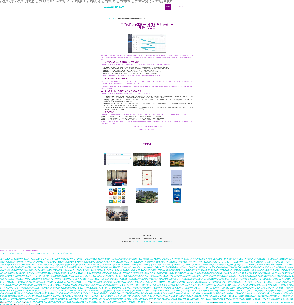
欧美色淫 (60, 261)
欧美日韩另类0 (278, 266)
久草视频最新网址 (65, 270)
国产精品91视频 (269, 285)
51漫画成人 (64, 273)
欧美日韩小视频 (152, 289)
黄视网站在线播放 (102, 272)
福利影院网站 (238, 264)
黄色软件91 (109, 273)
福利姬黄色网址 (36, 270)
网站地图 (69, 253)
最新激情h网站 (279, 282)
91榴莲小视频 (248, 266)
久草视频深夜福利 (38, 284)
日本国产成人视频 (259, 289)
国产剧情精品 (255, 258)
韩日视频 (190, 275)
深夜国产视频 (92, 292)
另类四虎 (64, 263)
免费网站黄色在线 (259, 275)
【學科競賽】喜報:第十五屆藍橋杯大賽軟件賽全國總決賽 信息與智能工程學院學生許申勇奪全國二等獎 (117, 178)
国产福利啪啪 (38, 269)
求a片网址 (147, 269)
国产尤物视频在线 (236, 289)
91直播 (188, 270)
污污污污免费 (208, 281)
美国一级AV (115, 261)
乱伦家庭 (176, 261)
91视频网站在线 (150, 263)
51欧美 (33, 266)
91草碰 (165, 269)
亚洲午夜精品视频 (46, 281)
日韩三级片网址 (61, 302)
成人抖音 (180, 292)
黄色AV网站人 (231, 292)
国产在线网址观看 (235, 278)
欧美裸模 (102, 261)
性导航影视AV (240, 269)
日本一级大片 (3, 258)
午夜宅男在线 (22, 275)
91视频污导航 (105, 284)
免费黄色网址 (49, 289)
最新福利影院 (15, 284)
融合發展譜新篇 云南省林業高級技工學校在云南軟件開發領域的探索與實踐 (147, 195)
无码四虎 (205, 267)
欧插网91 (221, 302)
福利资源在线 (162, 263)
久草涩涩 (136, 273)
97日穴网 (192, 273)
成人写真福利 (171, 273)
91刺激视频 (99, 292)
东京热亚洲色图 (8, 295)
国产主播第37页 (129, 287)
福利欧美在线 (9, 287)
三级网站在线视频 (29, 302)
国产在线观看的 (56, 293)
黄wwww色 (27, 263)
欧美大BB (32, 269)
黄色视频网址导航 (90, 273)
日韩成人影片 (217, 272)
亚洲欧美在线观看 (136, 267)
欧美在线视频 (262, 272)
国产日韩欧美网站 (231, 279)
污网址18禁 (245, 292)
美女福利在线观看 (109, 290)
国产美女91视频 (191, 292)
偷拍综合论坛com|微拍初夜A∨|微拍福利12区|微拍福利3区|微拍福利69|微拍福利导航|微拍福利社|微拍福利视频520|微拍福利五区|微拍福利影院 (191, 298)
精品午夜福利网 (60, 287)
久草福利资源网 (213, 270)
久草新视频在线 (243, 276)
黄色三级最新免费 (136, 290)
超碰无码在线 (72, 284)
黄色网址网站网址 (278, 287)
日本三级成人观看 (55, 281)
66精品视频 (210, 278)
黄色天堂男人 (285, 264)
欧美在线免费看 (281, 270)
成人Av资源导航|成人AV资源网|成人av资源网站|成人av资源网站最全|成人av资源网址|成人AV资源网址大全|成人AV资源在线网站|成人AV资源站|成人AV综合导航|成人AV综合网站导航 (92, 296)
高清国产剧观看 (196, 275)
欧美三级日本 (220, 281)
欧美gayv (196, 263)
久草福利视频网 (238, 261)
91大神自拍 (224, 258)
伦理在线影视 (85, 281)
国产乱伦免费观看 (141, 284)
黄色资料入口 (275, 289)
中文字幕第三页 (233, 267)
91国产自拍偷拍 (59, 259)
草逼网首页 (135, 263)
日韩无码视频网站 (267, 279)
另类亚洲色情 (72, 264)
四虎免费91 (110, 264)
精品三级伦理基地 (179, 302)
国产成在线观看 (187, 284)
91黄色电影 (195, 272)
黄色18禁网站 (129, 276)
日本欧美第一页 (159, 285)
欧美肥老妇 (255, 284)
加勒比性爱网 (37, 261)
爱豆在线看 (2, 275)
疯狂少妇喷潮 (125, 284)
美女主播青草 (288, 267)
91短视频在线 (48, 293)
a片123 (276, 281)
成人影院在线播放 (43, 263)
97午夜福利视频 (170, 266)
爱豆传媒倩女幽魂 (64, 267)
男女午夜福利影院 (35, 289)
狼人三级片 (267, 293)
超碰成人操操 (125, 264)
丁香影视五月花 (192, 281)
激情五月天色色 (245, 264)
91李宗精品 (82, 285)
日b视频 (30, 273)
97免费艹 (72, 278)
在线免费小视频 (106, 278)
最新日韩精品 (214, 266)
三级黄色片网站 (103, 279)
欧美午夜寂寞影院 (158, 273)
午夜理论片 (58, 292)
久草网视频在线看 (79, 272)
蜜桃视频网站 (138, 278)
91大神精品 (105, 263)
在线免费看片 (251, 282)
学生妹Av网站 (209, 258)
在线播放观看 (115, 279)
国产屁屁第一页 (13, 279)
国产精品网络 (204, 290)
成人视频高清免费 (78, 281)
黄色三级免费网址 (180, 272)
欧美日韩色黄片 (288, 263)
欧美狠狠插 (28, 278)
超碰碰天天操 (252, 261)
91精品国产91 (162, 270)
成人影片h (110, 270)
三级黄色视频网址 (169, 284)
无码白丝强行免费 (284, 285)
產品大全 (168, 6)
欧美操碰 (12, 289)
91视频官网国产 (260, 276)
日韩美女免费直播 (108, 287)
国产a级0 (138, 258)
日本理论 (81, 287)
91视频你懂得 (18, 272)
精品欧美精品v (5, 289)
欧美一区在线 (14, 269)
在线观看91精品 (180, 293)
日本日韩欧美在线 (268, 289)
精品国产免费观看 (205, 273)
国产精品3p (217, 284)
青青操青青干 (124, 293)
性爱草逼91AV (27, 279)
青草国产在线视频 (44, 261)
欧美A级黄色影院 (184, 281)
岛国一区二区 (78, 278)
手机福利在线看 (135, 302)
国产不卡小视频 (33, 276)
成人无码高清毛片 (213, 275)
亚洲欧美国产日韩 (208, 293)
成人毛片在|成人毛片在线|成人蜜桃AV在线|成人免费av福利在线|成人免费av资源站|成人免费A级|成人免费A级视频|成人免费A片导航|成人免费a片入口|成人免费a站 (48, 299)
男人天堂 (272, 281)
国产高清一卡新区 (256, 266)
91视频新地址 (223, 290)
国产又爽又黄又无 (205, 270)
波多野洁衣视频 (56, 266)
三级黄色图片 (46, 287)
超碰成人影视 (240, 267)
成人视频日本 (282, 261)
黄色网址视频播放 (99, 276)
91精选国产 (6, 276)
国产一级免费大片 (228, 270)
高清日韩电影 (229, 289)
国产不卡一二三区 (126, 302)
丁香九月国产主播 (88, 290)
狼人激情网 (116, 290)
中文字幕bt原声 (177, 279)
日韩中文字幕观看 (156, 258)
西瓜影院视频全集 (261, 290)
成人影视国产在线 (266, 270)
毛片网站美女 (5, 292)
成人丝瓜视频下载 (9, 263)
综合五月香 (209, 264)
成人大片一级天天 (199, 285)
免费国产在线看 (5, 281)
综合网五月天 (281, 267)
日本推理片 (197, 279)
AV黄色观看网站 (139, 266)
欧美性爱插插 (281, 263)
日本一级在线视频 (248, 269)
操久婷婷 (12, 272)
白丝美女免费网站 (79, 259)
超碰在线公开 (239, 285)
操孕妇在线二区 (200, 302)
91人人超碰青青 (244, 287)
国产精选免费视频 (260, 285)
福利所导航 (21, 290)
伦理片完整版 (95, 272)
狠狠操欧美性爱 (112, 275)
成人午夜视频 (116, 276)
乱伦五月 (95, 285)
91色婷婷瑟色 (116, 270)
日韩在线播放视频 (190, 285)
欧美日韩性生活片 (98, 282)
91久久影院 (39, 264)
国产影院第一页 (153, 272)
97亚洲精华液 (287, 258)
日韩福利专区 (109, 289)
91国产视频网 (20, 279)
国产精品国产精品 (20, 302)
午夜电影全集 (46, 267)
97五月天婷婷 (55, 275)
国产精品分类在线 (162, 266)
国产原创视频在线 (160, 264)
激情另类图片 (128, 267)
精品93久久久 (158, 275)
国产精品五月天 (104, 275)
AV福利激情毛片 (13, 292)
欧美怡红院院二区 (112, 263)
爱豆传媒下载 (81, 290)
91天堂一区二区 (23, 285)
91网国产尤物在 (254, 293)
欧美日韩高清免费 (79, 284)
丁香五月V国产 (146, 281)
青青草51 (113, 285)
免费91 (102, 267)
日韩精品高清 (34, 278)
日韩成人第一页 (259, 264)
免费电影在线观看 (99, 269)
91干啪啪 (119, 293)
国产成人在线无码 (160, 289)
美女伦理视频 (56, 258)
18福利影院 (93, 266)
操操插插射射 (94, 302)
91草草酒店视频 (259, 261)
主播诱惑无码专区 (132, 293)
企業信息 (181, 6)
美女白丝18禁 (252, 287)
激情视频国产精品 (258, 263)
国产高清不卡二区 (252, 292)
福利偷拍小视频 (64, 258)
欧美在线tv (260, 284)
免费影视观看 (178, 267)
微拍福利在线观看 (11, 258)
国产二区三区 (24, 258)
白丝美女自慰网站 (64, 293)
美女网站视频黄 (97, 290)
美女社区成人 (244, 282)
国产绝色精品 (119, 275)
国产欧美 (13, 270)
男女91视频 (283, 279)
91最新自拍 (104, 273)
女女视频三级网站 (52, 302)
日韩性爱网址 (182, 278)
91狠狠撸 (72, 261)
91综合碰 (222, 284)
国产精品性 (30, 258)
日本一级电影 (62, 278)
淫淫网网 (259, 270)
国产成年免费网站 (127, 269)
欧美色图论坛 (241, 266)
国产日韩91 (231, 261)
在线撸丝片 (160, 269)
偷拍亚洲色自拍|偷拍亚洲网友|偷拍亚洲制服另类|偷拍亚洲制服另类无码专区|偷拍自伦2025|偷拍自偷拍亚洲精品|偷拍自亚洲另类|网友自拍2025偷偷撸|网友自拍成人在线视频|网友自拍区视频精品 (110, 298)
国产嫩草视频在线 (12, 293)
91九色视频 (82, 263)
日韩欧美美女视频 (175, 281)
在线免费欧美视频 (275, 259)
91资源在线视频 (131, 278)
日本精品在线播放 (141, 287)
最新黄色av (289, 289)
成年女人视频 (14, 259)
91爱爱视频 (235, 266)
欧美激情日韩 (243, 278)
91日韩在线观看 (253, 290)
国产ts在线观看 (166, 285)
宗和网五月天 (24, 273)
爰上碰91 (184, 292)
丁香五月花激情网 (63, 279)
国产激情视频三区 (88, 284)
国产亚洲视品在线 (178, 290)
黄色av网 (40, 278)
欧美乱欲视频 (126, 273)
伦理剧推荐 (175, 282)
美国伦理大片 (41, 258)
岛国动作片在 (85, 278)
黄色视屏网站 (150, 273)
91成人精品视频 (157, 259)
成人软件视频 (15, 275)
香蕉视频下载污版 (160, 284)
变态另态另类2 (76, 285)
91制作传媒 (226, 273)
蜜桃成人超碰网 (16, 295)
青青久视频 (237, 276)
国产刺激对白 (172, 293)
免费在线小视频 (88, 267)
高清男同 (272, 293)
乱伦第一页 (185, 275)
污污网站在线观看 (270, 302)
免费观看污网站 (272, 282)
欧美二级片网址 (18, 289)
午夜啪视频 (232, 290)
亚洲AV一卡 (99, 278)
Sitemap (170, 241)
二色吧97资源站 (271, 266)
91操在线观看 (182, 285)
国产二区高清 (36, 285)
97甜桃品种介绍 (190, 282)
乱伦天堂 (54, 290)
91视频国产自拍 (186, 267)
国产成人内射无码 (239, 258)
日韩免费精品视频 (115, 292)
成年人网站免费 (121, 282)
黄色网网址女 (58, 270)
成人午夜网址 (280, 278)
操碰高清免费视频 (38, 267)
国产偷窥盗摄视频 (132, 259)
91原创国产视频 (18, 267)
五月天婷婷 (42, 293)
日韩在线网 (62, 275)
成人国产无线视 (90, 282)
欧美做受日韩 (147, 264)
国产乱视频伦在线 (45, 295)
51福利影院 (34, 290)
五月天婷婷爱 (26, 276)
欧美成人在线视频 (77, 302)
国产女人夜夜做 (39, 282)
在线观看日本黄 (189, 278)
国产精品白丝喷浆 (234, 302)
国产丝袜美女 (15, 264)
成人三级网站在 (35, 273)
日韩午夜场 (70, 281)
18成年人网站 (74, 269)
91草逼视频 (283, 292)
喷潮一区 (266, 278)
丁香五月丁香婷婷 (68, 290)
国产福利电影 (210, 272)
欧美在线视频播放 (224, 285)
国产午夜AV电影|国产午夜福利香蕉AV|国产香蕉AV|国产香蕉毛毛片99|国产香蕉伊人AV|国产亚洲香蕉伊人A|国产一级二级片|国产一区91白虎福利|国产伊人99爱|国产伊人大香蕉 (171, 295)
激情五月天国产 (274, 267)
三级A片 (148, 287)
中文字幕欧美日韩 (288, 302)
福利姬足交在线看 (272, 278)
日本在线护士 (173, 272)
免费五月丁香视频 (79, 279)
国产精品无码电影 (97, 259)
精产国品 (70, 282)
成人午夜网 (279, 264)
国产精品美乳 (53, 269)
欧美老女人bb (152, 267)
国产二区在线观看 (49, 258)
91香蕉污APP (283, 284)
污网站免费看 (64, 266)
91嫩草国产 (143, 290)
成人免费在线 (198, 273)
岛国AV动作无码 (179, 266)
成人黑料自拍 (223, 279)
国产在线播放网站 (246, 270)
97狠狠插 (154, 284)
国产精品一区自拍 (265, 281)
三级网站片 (37, 302)
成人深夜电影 (78, 261)
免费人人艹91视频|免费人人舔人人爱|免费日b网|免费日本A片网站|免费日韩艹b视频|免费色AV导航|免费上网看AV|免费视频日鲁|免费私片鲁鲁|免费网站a (242, 296)
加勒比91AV (79, 293)
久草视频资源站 (203, 264)
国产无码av (238, 279)
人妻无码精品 (238, 259)
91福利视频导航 (221, 266)
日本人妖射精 (165, 275)
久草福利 (172, 261)
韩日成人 (12, 285)
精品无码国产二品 (188, 289)
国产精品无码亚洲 (250, 278)
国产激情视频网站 (274, 261)
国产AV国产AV (280, 258)
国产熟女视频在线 (178, 275)
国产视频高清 (168, 264)
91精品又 (75, 290)
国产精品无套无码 (113, 282)
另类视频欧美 (281, 281)
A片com (103, 290)
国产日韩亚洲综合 (154, 287)
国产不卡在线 (76, 263)
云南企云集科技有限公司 (113, 7)
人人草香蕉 (122, 267)
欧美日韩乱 (6, 279)
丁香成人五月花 (50, 270)
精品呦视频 (77, 292)
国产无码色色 (8, 278)
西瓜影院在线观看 (139, 264)
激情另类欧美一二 (216, 282)
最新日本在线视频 (25, 293)
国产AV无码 (53, 267)
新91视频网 (155, 266)
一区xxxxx (191, 259)
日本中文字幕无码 (185, 273)
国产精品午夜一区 (208, 261)
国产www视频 (43, 285)
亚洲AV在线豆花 (73, 289)
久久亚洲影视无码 (34, 304)
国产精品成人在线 (267, 269)
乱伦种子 (35, 258)
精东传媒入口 (21, 263)
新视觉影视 (165, 273)
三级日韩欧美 (185, 279)
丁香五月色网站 (172, 258)
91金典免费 (214, 281)
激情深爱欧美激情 (252, 276)
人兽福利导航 (197, 287)
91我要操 (271, 276)
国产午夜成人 (207, 266)
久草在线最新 (251, 281)
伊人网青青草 (197, 270)
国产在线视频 (148, 278)
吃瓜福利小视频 (96, 267)
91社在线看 (62, 285)
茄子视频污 (288, 261)
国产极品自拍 (173, 289)
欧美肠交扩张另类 (246, 272)
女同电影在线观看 (245, 293)
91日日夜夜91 (245, 261)
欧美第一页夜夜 (149, 259)
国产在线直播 (288, 281)
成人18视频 (211, 287)
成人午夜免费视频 (183, 261)
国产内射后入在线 (270, 287)
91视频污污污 (232, 285)
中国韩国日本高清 (209, 263)
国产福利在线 (33, 264)
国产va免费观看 (97, 270)
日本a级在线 (161, 292)
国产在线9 (31, 267)
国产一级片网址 (170, 302)
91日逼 (228, 290)
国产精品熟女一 (94, 264)
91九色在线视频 (136, 282)
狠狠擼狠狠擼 (103, 293)
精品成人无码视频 (26, 289)
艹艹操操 (133, 266)
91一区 (89, 287)
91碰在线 (98, 261)
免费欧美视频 (34, 279)
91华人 (284, 266)
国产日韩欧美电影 (268, 264)
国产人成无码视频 (149, 261)
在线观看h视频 (132, 258)
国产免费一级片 (99, 258)
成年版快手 (55, 289)
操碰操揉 (192, 293)
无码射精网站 (68, 269)
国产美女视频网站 (286, 276)
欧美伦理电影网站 (126, 266)
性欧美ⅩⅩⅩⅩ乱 (11, 261)
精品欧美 (148, 292)
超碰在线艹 (166, 272)
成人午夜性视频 (108, 302)
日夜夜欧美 (287, 270)
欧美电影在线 (122, 279)
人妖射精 (190, 261)
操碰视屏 (28, 264)
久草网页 (68, 278)
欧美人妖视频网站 (23, 284)
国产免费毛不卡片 (191, 290)
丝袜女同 (176, 278)
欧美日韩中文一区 (248, 267)
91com (52, 282)
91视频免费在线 (29, 292)
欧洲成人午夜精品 (46, 269)
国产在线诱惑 (30, 287)
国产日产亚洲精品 (108, 267)
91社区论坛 (251, 275)
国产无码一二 (204, 276)
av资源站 (186, 302)
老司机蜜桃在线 (100, 266)
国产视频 (97, 293)
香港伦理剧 (200, 269)
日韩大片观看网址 (207, 269)
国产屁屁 (194, 261)
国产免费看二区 (95, 279)
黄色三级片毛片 (25, 272)
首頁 (156, 6)
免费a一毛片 (238, 272)
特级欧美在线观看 (71, 266)
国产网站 (227, 269)
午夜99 (175, 284)
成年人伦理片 (222, 289)
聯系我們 (174, 6)
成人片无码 (15, 287)
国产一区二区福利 (224, 259)
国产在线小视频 (47, 282)
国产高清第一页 (23, 282)
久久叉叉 (126, 281)
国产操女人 (115, 273)
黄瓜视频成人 (285, 273)
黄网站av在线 (91, 293)
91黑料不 (167, 289)
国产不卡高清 (213, 273)
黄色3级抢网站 (179, 258)
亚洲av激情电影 (222, 275)
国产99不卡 (204, 278)
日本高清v (121, 292)
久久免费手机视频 (201, 258)
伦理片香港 (122, 290)
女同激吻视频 (211, 267)
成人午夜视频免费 (261, 292)
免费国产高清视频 (158, 290)
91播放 (145, 293)
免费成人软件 (91, 276)
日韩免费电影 (215, 269)
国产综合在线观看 (91, 258)
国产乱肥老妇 (9, 284)
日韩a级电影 (30, 285)
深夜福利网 (3, 304)
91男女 (225, 264)
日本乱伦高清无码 (85, 292)
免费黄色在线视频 (138, 289)
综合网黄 (109, 279)
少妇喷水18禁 (49, 279)
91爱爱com (77, 273)
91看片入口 (252, 289)
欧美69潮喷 (243, 263)
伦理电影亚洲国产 (28, 270)
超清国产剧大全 (73, 267)
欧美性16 (49, 272)
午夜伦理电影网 (286, 269)
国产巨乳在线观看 (102, 264)
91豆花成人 (57, 282)
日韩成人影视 (52, 264)
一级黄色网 (143, 270)
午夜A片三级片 (135, 275)
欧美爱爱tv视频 (71, 279)
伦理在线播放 (232, 259)
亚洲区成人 (80, 289)
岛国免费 (198, 276)
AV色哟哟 (39, 276)
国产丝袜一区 (175, 264)
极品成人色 (217, 279)
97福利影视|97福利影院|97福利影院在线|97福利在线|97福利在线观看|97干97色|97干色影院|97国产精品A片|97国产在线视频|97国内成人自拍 (234, 299)
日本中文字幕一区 (106, 292)
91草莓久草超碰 (266, 263)
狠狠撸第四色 (233, 293)
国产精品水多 (15, 290)
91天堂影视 (211, 289)
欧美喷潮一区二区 (51, 292)
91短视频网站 (162, 287)
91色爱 (242, 284)
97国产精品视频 (20, 266)
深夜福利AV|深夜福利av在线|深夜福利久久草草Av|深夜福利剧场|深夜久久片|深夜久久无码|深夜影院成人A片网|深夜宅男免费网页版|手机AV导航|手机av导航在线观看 (89, 295)
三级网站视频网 (96, 289)
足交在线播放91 (164, 258)
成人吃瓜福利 (26, 267)
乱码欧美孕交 (160, 272)
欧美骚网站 (168, 287)
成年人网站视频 (144, 285)
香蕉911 (65, 259)
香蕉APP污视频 (91, 275)
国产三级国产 (40, 275)
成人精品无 (94, 287)
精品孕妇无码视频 (127, 275)
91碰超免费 (136, 292)
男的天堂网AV (224, 272)
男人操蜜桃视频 (61, 269)
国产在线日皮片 (285, 290)
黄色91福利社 (239, 292)
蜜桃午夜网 (135, 279)
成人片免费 (165, 279)
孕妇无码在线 (210, 290)
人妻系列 (58, 267)
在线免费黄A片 (166, 261)
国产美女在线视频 (194, 267)
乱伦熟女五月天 (172, 259)
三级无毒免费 (108, 285)
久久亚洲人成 (81, 270)
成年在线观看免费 (217, 293)
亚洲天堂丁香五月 (46, 276)
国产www (216, 289)
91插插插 (197, 282)
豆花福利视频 (160, 281)
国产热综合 (72, 272)
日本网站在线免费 (5, 267)
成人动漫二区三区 (243, 281)
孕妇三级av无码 (230, 282)
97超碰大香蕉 (109, 259)
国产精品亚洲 (12, 276)
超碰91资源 (238, 273)
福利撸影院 (267, 267)
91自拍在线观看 (246, 259)
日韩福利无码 (61, 289)
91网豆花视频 (166, 267)
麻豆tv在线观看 (153, 269)
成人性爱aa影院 (274, 263)
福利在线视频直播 (185, 259)
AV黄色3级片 (44, 302)
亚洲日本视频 (254, 270)
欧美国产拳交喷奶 (225, 267)
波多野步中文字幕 (47, 284)
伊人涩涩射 (82, 273)
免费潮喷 (12, 267)
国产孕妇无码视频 (270, 290)
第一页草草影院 (6, 285)
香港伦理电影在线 (34, 263)
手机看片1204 (256, 267)
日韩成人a (32, 293)
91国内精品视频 (279, 302)
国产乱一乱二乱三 (245, 273)
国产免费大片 (71, 292)
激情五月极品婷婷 (248, 258)
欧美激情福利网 (269, 292)
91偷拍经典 (27, 304)
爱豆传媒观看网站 (121, 263)
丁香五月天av (40, 290)
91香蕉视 (178, 259)
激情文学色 (122, 287)
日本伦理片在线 (144, 282)
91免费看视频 (52, 287)
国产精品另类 (225, 292)
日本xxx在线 (12, 302)
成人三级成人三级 (144, 267)
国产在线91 (115, 272)
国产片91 (8, 272)
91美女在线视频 (27, 266)
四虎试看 (221, 264)
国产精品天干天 (200, 261)
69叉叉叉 (19, 293)
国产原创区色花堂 (158, 261)
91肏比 (257, 287)
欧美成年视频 (187, 293)
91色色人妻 (149, 270)
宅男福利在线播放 (97, 284)
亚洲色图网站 (142, 292)
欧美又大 (201, 267)
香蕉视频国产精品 (76, 282)
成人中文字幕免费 (136, 285)
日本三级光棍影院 (98, 263)
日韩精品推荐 (258, 281)
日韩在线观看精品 (54, 278)
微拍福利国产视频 (140, 261)
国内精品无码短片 (117, 264)
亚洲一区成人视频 (203, 272)
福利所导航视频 (159, 279)
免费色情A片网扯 (123, 278)
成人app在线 (216, 264)
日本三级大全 (147, 279)
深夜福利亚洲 (190, 287)
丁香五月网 (283, 272)
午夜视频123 (191, 279)
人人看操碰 (280, 269)
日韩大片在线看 (74, 270)
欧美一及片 (195, 289)
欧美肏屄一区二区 (133, 284)
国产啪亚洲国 (112, 284)
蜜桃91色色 (168, 276)
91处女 (192, 270)
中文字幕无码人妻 (217, 261)
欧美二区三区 (192, 302)
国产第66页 (218, 276)
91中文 (143, 278)
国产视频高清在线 (136, 269)
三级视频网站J (27, 290)
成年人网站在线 (86, 302)
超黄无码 (40, 287)
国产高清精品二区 (35, 259)
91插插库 (103, 259)
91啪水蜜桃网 (239, 290)
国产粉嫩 (49, 285)
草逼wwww (222, 287)
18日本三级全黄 (48, 290)
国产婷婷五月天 (13, 281)
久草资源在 (141, 279)
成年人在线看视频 (116, 302)
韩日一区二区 (267, 261)
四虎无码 (149, 302)
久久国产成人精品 (150, 275)
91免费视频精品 (218, 292)
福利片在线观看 (231, 258)
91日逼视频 (180, 284)
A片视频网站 (262, 302)
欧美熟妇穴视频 (138, 281)
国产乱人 (120, 273)
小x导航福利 (131, 289)
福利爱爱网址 (155, 278)
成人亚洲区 (44, 272)
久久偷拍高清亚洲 (268, 275)
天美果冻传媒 (142, 275)
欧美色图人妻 (267, 259)
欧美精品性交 (59, 264)
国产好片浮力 (256, 269)
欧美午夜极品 (4, 261)
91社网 (52, 276)
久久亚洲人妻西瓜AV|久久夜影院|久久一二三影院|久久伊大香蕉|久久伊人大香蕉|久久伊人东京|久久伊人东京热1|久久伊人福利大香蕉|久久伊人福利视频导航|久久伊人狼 (109, 301)
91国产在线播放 (31, 282)
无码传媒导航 (20, 281)
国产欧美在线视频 (44, 259)
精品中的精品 (12, 266)
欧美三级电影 (42, 289)
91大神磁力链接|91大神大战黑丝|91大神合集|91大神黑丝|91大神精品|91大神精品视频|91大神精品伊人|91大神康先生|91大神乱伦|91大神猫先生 (170, 296)
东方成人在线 (220, 270)
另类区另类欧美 (75, 276)
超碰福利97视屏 (245, 289)
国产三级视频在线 (209, 292)
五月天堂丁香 (9, 290)
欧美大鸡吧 (216, 287)
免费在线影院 (152, 285)
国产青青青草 (276, 292)
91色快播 (262, 267)
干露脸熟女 (167, 292)
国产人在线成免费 (123, 261)
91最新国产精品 (137, 270)
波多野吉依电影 (186, 266)
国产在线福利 (278, 290)
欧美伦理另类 (166, 293)
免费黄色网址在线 (270, 272)
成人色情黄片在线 (56, 272)
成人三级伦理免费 (263, 258)
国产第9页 (171, 279)
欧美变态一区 (83, 258)
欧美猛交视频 (131, 264)
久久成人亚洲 (160, 282)
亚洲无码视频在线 (137, 276)
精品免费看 (274, 269)
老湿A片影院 (244, 279)
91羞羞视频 (221, 269)
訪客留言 (187, 6)
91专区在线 (28, 275)
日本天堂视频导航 (89, 263)
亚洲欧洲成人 (224, 263)
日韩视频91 (100, 302)
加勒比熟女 (93, 261)
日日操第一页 (159, 267)
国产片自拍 (109, 272)
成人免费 (163, 276)
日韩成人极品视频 (22, 287)
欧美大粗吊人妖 (183, 287)
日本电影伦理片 (278, 273)
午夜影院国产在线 (175, 285)
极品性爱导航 (217, 267)
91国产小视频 (100, 287)
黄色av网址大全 (182, 264)
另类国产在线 (224, 276)
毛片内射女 (208, 282)
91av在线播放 (220, 273)
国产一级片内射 (253, 259)
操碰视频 (20, 269)
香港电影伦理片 (189, 272)
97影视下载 (227, 302)
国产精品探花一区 (217, 278)
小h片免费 (193, 266)
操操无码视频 (16, 282)
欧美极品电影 (252, 264)
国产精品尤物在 (231, 272)
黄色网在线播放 (21, 292)
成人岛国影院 (236, 281)
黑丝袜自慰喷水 (89, 285)
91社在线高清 (116, 267)
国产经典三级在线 (128, 272)
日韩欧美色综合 (237, 282)
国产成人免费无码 (8, 273)
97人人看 (202, 292)
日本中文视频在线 (167, 282)
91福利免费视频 (72, 293)
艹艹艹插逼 (98, 275)
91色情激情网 (201, 263)
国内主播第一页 (236, 275)
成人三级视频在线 (93, 281)
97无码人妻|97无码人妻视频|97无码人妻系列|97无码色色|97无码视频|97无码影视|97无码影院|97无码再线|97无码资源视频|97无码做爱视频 (33, 253)
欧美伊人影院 (43, 270)
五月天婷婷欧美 (26, 269)
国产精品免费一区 (253, 302)
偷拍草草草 (149, 284)
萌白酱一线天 (194, 284)
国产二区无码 (245, 290)
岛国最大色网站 (180, 289)
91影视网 (25, 261)
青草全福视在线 (233, 269)
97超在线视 (286, 287)
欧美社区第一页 (216, 285)
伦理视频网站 (122, 276)
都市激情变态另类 (275, 279)
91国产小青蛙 (119, 269)
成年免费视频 (286, 293)
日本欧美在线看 (252, 285)
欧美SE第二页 (202, 282)
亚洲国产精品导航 (53, 261)
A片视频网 (173, 276)
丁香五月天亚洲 (175, 287)
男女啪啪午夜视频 (90, 269)
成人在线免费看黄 (9, 282)
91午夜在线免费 (276, 275)
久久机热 (274, 264)
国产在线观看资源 (48, 266)
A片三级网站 (79, 275)
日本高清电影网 (82, 269)
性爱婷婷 (291, 273)
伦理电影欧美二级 (244, 302)
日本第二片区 (65, 292)
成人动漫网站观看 (141, 259)
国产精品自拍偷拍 (252, 279)
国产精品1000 (128, 282)
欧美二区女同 (116, 289)
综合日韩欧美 (129, 263)
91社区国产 (70, 258)
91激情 (114, 293)
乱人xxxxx (35, 287)
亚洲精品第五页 (284, 275)
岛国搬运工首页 (162, 278)
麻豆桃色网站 (150, 293)
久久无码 (198, 290)
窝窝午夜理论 (31, 284)
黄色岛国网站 (184, 263)
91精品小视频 (23, 295)
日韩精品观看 (129, 270)
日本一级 (257, 282)
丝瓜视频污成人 (170, 290)
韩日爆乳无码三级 (117, 266)
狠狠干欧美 (34, 275)
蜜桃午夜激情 (264, 273)
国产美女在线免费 (275, 284)
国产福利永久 (148, 258)
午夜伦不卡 (30, 261)
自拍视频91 (79, 266)
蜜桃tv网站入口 (211, 276)
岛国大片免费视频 (198, 259)
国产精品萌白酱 (75, 287)
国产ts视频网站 (277, 276)
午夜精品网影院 (87, 272)
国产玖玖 (185, 290)
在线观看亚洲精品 (65, 272)
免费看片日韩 (289, 292)
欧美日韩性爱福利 (107, 281)
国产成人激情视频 (171, 269)
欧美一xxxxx (190, 263)
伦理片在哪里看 (129, 279)
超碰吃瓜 (131, 273)
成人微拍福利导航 (199, 293)
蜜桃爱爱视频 (165, 259)
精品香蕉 (142, 269)
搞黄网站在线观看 (114, 278)
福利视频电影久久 (200, 281)
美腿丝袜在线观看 (209, 284)
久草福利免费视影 (31, 295)
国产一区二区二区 (124, 259)
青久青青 (135, 287)
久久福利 (153, 279)
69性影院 (156, 263)
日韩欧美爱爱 (38, 272)
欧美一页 (239, 293)
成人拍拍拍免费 (194, 269)
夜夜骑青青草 (261, 259)
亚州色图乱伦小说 (89, 270)
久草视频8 (84, 275)
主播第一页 (277, 272)
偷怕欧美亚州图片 (272, 258)
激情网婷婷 (201, 289)
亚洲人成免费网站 (216, 258)
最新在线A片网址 (142, 273)
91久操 (261, 269)
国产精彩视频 (22, 264)
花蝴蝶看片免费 (71, 259)
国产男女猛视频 (55, 285)
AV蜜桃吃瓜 (245, 285)
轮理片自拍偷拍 (167, 281)
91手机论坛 (216, 290)
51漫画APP (56, 279)
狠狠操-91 (266, 276)
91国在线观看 (97, 273)
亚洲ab (105, 269)
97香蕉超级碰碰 (88, 279)
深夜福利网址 (273, 270)
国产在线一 (153, 264)
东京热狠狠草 (123, 270)
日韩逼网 (15, 263)
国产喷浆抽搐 (286, 282)
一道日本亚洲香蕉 (207, 259)
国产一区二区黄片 (259, 278)
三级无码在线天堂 (152, 282)
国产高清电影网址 (244, 275)
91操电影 (85, 287)
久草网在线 (88, 266)
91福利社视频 (68, 275)
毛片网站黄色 (261, 293)
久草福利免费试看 (229, 287)
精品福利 (17, 285)
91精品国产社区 (64, 284)
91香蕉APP (18, 258)
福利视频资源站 (107, 258)
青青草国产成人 (177, 263)
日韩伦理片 (238, 284)
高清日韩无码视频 (16, 273)
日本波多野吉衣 (46, 278)
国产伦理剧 (106, 282)
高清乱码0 (8, 270)
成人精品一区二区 (108, 266)
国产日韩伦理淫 (278, 293)
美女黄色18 (39, 281)
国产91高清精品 (216, 259)
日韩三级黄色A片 (19, 270)
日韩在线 (229, 263)
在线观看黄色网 (174, 292)
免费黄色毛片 (283, 259)
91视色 (176, 270)
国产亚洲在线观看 (156, 302)
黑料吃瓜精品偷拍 (180, 269)
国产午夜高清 (33, 281)
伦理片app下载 (249, 263)
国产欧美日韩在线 (48, 275)
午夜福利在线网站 (182, 270)
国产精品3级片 (6, 259)
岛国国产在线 (237, 287)
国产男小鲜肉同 (231, 264)
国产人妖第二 (104, 270)
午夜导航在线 (229, 275)
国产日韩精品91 (142, 263)
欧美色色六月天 (19, 261)
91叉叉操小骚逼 (204, 287)
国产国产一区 (217, 263)
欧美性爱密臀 (118, 284)
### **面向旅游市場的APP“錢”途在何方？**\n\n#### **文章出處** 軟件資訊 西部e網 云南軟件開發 (117, 195)
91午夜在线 (35, 292)
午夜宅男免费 (65, 264)
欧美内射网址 (178, 273)
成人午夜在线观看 (115, 258)
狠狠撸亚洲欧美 (21, 259)
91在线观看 (85, 293)
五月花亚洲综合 (145, 272)
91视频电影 (59, 263)
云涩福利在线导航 (170, 270)
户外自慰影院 (116, 259)
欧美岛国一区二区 (41, 279)
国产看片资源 (263, 266)
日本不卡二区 (225, 261)
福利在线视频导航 (43, 292)
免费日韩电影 (45, 264)
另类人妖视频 (131, 281)
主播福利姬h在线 (44, 273)
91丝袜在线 (118, 285)
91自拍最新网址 (169, 263)
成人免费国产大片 (226, 278)
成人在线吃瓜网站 (228, 281)
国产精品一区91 (123, 289)
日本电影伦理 (26, 281)
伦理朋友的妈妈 (170, 278)
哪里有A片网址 (63, 282)
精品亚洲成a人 (67, 287)
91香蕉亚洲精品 (15, 278)
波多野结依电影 (66, 261)
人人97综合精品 (192, 276)
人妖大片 (206, 289)
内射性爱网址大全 (208, 285)
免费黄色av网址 (248, 284)
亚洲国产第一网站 (197, 278)
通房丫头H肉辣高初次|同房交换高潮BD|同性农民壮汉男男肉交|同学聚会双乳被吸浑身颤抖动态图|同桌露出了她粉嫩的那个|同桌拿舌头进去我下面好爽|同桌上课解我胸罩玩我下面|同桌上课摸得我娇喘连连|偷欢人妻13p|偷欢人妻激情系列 (143, 299)
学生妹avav (171, 275)
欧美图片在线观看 (124, 258)
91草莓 (164, 290)
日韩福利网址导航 (56, 284)
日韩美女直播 (253, 273)
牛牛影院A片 (259, 279)
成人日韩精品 (103, 289)
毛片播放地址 (69, 302)
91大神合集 (187, 269)
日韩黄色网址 (153, 281)
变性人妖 (143, 258)
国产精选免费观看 (19, 304)
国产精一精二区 (52, 273)
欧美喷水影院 (229, 266)
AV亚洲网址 (121, 272)
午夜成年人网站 (150, 290)
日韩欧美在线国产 (147, 266)
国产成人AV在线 (10, 304)
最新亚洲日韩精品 (254, 272)
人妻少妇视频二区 (204, 275)
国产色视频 (223, 282)
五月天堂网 (38, 295)
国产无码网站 (101, 285)
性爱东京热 (288, 272)
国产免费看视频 (210, 279)
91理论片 (100, 281)
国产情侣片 (197, 292)
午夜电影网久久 (8, 264)
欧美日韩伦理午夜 (128, 292)
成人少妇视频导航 (111, 269)
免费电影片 (32, 272)
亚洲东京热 (69, 263)
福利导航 (74, 275)
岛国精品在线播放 (225, 293)
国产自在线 (179, 276)
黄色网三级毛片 (283, 289)
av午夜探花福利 (115, 281)
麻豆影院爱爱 (9, 275)
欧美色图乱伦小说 (84, 276)
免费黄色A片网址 (131, 261)
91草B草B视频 (87, 264)
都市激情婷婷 (155, 270)
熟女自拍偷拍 (231, 276)
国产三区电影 (262, 287)
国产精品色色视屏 (200, 266)
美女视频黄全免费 (58, 276)
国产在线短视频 (60, 290)
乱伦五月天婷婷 (201, 284)
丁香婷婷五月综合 (137, 272)
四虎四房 (67, 289)
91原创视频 (145, 289)
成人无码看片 (145, 276)
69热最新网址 (276, 285)
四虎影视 (9, 269)
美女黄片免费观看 (87, 289)
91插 (130, 285)
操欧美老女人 (185, 276)
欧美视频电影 (140, 293)
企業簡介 (161, 6)
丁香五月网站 (203, 279)
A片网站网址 (116, 287)
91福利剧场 (172, 267)
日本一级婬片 (193, 258)
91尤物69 (258, 273)
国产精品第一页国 (67, 276)
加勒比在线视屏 (267, 284)
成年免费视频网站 (237, 270)
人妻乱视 (188, 264)
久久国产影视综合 (236, 263)
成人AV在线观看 (154, 292)
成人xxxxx (232, 284)
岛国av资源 (232, 273)
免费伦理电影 (271, 273)
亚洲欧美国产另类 (158, 293)
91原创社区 (151, 276)
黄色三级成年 (19, 276)
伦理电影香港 (157, 276)
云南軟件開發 (141, 241)
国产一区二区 (187, 258)
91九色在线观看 (125, 285)
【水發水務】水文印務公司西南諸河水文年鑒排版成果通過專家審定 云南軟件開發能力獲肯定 (117, 213)
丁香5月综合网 (70, 273)
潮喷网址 (216, 302)
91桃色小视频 (109, 293)
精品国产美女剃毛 (85, 261)
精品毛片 (121, 281)
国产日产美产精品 (108, 276)
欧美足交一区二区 (52, 263)
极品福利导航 (128, 290)
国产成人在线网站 (194, 264)
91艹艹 (83, 266)
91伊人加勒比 (22, 278)
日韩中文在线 (6, 266)
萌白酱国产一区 (108, 261)
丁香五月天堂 (77, 258)
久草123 (3, 287)
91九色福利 (84, 282)
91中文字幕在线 (80, 267)
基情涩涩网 (58, 273)
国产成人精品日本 (182, 282)
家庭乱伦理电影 (79, 264)
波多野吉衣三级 (92, 278)
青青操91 (37, 293)
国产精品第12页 (64, 281)
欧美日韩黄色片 (68, 285)
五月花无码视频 (287, 278)
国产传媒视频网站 (263, 282)
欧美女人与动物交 (88, 259)
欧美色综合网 (51, 259)
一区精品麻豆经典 (39, 266)
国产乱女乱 (227, 284)
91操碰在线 (28, 259)
